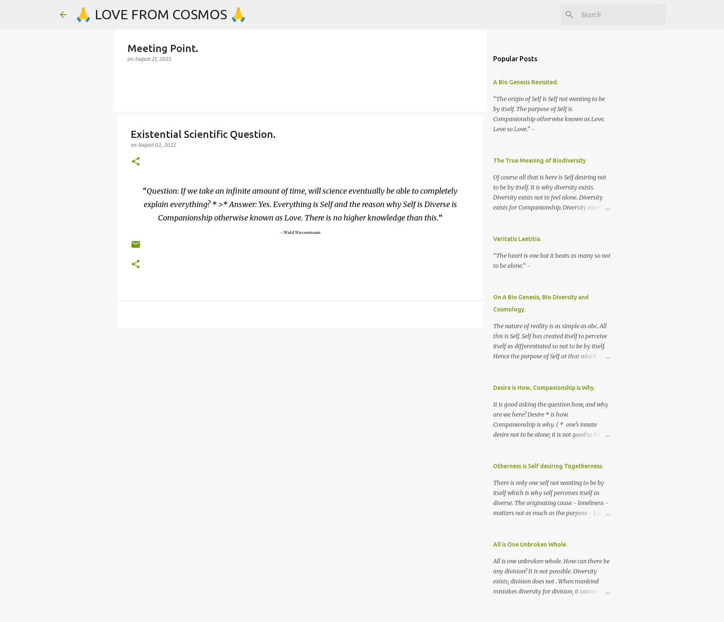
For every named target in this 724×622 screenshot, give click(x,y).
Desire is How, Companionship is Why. (544, 387)
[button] (136, 162)
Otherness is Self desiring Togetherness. (548, 466)
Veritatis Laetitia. (517, 239)
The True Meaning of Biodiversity (539, 160)
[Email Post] (136, 247)
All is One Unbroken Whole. (530, 544)
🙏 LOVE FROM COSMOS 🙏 (161, 14)
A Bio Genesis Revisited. (525, 82)
